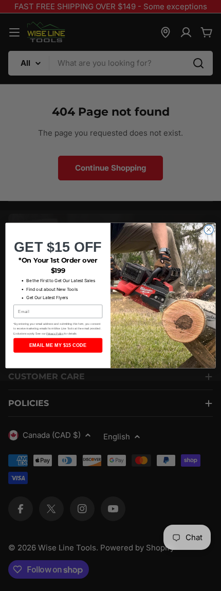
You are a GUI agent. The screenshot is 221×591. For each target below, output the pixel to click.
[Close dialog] (208, 229)
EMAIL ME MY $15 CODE (57, 345)
